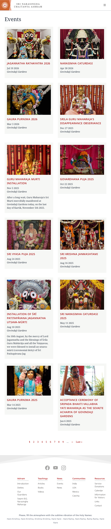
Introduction (23, 483)
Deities (20, 487)
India (74, 483)
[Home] (23, 5)
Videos (41, 491)
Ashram (21, 478)
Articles (41, 483)
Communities (78, 478)
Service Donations (99, 485)
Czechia (75, 495)
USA (74, 487)
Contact (98, 505)
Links (97, 501)
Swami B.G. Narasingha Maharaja (22, 501)
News (59, 478)
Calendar (99, 490)
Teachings (43, 478)
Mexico (75, 491)
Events (60, 483)
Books (41, 487)
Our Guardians (22, 493)
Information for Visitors (100, 496)
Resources (100, 478)
